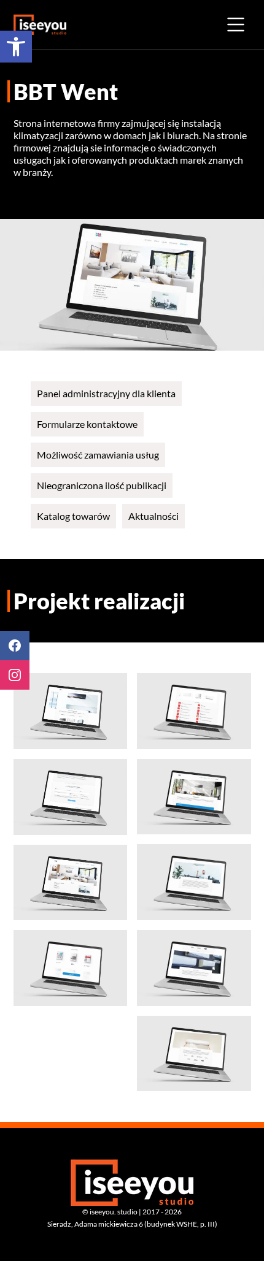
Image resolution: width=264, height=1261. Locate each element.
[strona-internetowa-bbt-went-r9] (71, 797)
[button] (16, 47)
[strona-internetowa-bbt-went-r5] (194, 797)
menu (235, 24)
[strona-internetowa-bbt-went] (71, 711)
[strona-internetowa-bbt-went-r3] (194, 968)
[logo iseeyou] (40, 24)
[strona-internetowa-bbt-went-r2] (194, 1054)
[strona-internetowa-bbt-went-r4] (194, 882)
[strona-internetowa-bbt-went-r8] (71, 883)
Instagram (14, 675)
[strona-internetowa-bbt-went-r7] (71, 968)
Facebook (14, 645)
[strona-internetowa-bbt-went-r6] (194, 711)
